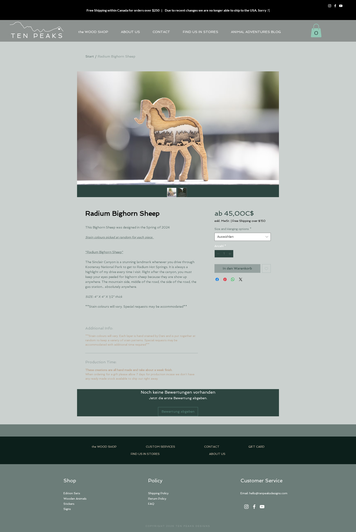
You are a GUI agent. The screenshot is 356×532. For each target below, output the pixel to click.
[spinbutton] (224, 253)
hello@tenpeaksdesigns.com (268, 493)
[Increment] (230, 253)
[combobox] (242, 237)
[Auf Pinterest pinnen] (224, 279)
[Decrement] (217, 253)
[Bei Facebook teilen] (217, 279)
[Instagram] (330, 6)
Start (89, 56)
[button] (316, 30)
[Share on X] (240, 279)
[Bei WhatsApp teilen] (232, 279)
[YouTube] (341, 6)
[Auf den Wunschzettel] (266, 268)
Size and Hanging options (232, 229)
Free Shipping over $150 (249, 220)
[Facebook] (335, 6)
